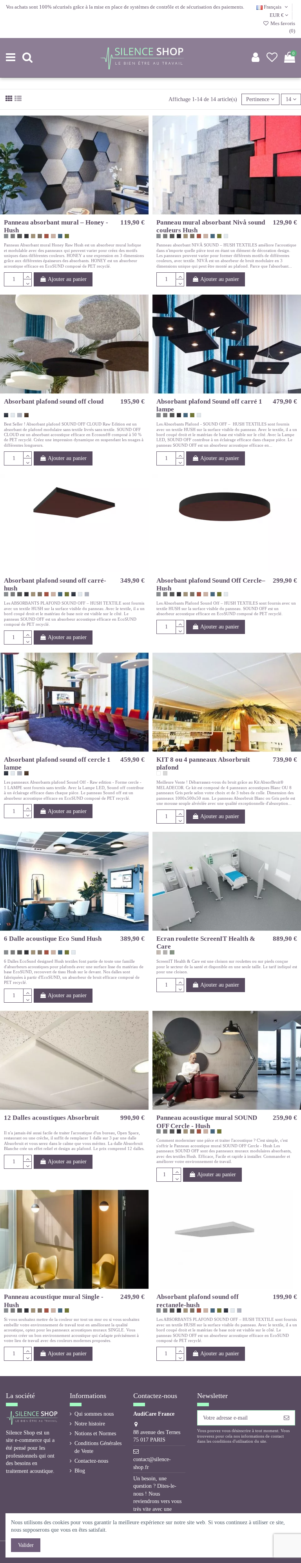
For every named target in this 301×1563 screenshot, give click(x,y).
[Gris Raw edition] (19, 415)
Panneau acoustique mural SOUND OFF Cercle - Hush (206, 1121)
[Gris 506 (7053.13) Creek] (165, 952)
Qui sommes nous (94, 1414)
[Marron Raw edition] (26, 415)
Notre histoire (89, 1424)
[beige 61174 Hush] (33, 236)
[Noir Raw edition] (6, 415)
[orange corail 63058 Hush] (46, 236)
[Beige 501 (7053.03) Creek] (158, 952)
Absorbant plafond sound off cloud (53, 401)
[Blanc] (158, 773)
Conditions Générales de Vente (97, 1447)
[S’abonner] (286, 1418)
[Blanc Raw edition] (226, 236)
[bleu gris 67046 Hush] (60, 236)
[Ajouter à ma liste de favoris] (68, 211)
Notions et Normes (95, 1433)
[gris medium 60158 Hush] (13, 236)
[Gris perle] (165, 773)
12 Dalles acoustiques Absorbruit (51, 1117)
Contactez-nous (91, 1461)
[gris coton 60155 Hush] (6, 236)
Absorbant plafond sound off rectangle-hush (197, 1300)
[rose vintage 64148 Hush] (53, 236)
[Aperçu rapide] (79, 211)
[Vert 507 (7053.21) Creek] (172, 952)
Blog (79, 1471)
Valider (26, 1545)
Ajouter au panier (67, 279)
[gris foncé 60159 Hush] (19, 236)
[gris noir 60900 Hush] (26, 236)
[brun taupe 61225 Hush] (40, 236)
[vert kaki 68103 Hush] (67, 236)
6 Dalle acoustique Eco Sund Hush (53, 938)
